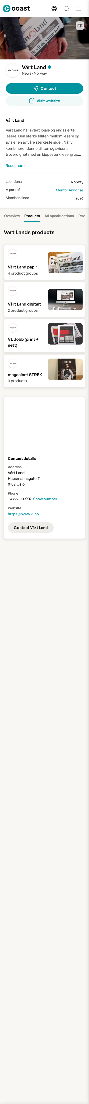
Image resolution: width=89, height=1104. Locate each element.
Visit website (48, 100)
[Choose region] (54, 8)
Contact (48, 88)
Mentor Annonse (69, 190)
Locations (14, 182)
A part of (13, 190)
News (27, 73)
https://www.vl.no (23, 513)
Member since (17, 198)
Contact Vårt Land (31, 527)
